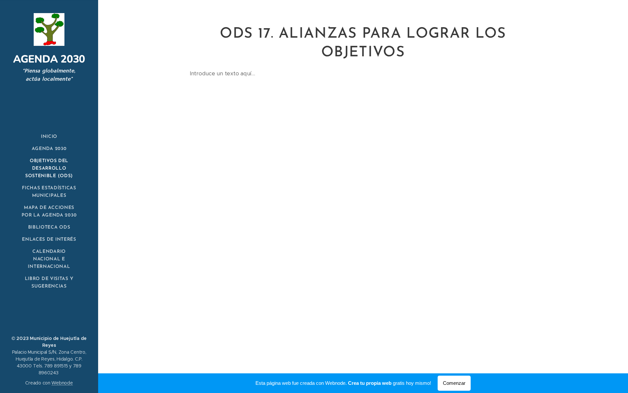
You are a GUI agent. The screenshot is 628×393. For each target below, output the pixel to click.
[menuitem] (49, 136)
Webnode (62, 383)
